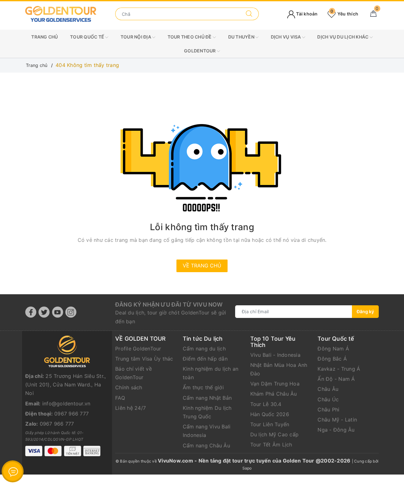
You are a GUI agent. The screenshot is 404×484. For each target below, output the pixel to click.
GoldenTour (200, 50)
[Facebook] (30, 312)
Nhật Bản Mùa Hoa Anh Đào (278, 369)
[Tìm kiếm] (249, 14)
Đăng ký (365, 311)
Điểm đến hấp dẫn (205, 359)
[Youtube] (57, 312)
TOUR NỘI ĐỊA (136, 36)
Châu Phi (328, 409)
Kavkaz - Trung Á (339, 369)
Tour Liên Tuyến (269, 424)
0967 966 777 (71, 413)
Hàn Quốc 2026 (269, 414)
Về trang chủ (202, 265)
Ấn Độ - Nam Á (336, 379)
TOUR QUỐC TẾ (87, 36)
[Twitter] (44, 312)
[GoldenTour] (60, 13)
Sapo (247, 468)
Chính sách (128, 387)
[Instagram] (70, 312)
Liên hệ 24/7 (130, 408)
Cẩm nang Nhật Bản (207, 398)
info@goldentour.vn (66, 403)
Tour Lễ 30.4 (266, 404)
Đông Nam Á (333, 348)
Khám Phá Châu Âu (273, 394)
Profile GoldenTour (138, 348)
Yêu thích (344, 13)
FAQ (120, 398)
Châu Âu (328, 389)
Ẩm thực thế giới (203, 387)
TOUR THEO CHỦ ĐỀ (190, 36)
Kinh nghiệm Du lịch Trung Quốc (207, 412)
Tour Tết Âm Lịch (271, 444)
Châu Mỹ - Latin (337, 419)
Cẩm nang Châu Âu (206, 445)
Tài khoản (306, 13)
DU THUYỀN (242, 36)
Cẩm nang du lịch (204, 348)
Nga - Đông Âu (336, 430)
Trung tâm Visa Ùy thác (144, 359)
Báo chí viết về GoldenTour (133, 373)
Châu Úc (328, 399)
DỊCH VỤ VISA (286, 36)
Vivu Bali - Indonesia (275, 355)
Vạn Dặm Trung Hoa (275, 383)
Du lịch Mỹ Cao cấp (274, 434)
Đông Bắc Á (332, 359)
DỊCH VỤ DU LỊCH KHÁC (343, 36)
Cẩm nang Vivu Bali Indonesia (207, 430)
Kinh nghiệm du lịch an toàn (211, 373)
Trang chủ (44, 36)
